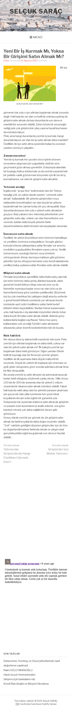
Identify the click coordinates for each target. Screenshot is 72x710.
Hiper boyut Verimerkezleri (19, 674)
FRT (18, 704)
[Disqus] (36, 511)
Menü (37, 37)
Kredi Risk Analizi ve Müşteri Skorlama (26, 683)
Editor (6, 60)
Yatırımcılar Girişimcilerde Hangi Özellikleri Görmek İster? (16, 454)
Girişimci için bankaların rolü (19, 679)
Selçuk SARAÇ (36, 11)
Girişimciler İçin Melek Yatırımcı (58, 449)
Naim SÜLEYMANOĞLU (18, 670)
